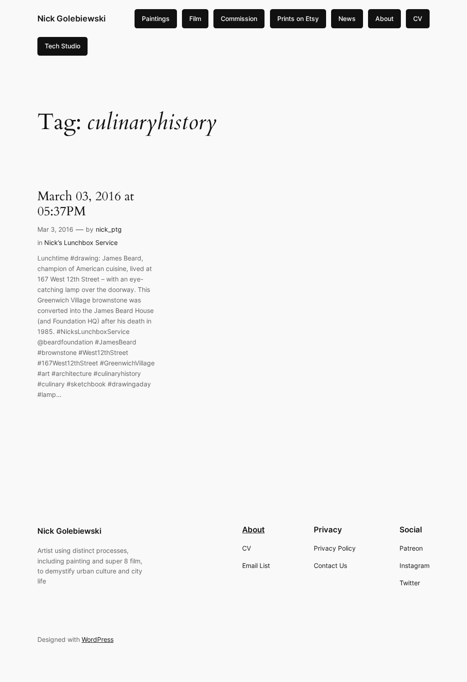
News (347, 18)
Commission (239, 18)
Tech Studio (62, 46)
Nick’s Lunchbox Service (81, 242)
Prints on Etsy (298, 18)
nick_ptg (109, 229)
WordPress (98, 639)
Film (195, 18)
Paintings (156, 18)
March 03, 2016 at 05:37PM (85, 204)
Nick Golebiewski (71, 18)
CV (417, 18)
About (384, 18)
